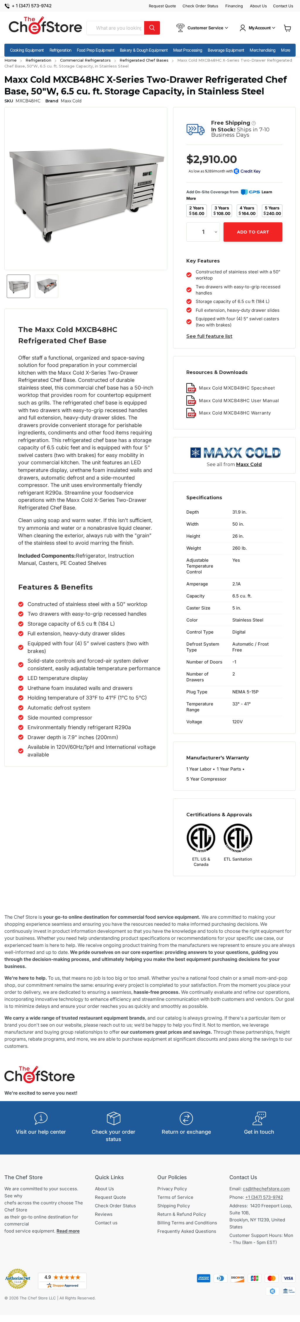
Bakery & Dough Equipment (144, 50)
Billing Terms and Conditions (187, 1222)
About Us (258, 6)
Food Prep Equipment (95, 50)
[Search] (152, 28)
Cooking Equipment (27, 50)
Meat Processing (187, 50)
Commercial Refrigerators (85, 60)
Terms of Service (175, 1197)
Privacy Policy (172, 1188)
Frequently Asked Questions (186, 1231)
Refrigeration (60, 50)
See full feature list (209, 336)
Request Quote (162, 6)
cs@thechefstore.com (266, 1188)
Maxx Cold (249, 464)
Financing (234, 6)
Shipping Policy (173, 1205)
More (285, 50)
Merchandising (262, 50)
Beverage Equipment (226, 50)
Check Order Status (200, 6)
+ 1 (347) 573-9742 (32, 6)
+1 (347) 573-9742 (264, 1197)
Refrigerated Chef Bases (144, 60)
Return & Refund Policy (181, 1214)
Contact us (106, 1222)
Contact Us (283, 6)
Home (10, 60)
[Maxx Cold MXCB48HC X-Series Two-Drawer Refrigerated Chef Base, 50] (18, 286)
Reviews (103, 1214)
